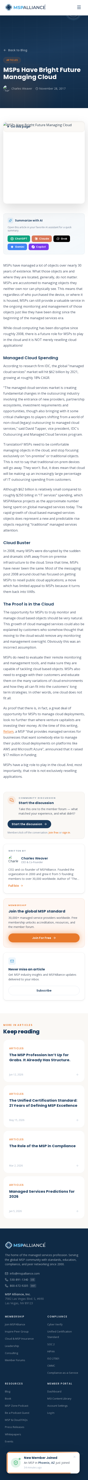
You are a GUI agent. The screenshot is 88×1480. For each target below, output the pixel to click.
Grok (64, 238)
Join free (54, 832)
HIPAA (51, 1351)
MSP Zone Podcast (16, 1405)
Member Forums (15, 1360)
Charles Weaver (21, 88)
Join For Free (41, 938)
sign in (66, 832)
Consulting (11, 1353)
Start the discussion (27, 824)
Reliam (8, 731)
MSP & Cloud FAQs (16, 1420)
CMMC (51, 1365)
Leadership (12, 1346)
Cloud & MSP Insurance (19, 1338)
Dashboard (54, 1391)
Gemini (19, 246)
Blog (7, 1391)
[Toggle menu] (79, 7)
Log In (50, 1413)
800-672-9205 (22, 1286)
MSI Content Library (59, 1398)
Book (8, 1398)
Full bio (13, 886)
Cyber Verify (55, 1324)
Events (9, 1441)
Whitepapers (13, 1434)
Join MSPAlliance (15, 1324)
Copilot (41, 246)
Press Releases (14, 1427)
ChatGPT (21, 238)
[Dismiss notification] (74, 1456)
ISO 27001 (53, 1358)
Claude (44, 238)
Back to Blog (17, 50)
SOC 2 (51, 1344)
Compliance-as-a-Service (62, 1373)
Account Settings (57, 1405)
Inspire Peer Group (17, 1331)
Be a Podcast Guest (17, 1413)
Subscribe (44, 990)
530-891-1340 (22, 1279)
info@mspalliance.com (25, 1273)
